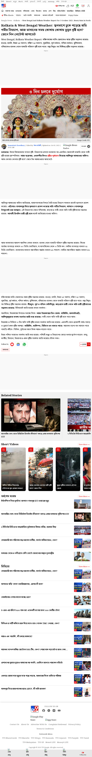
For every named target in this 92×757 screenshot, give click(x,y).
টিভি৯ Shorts (8, 15)
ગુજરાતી (32, 1)
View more (83, 444)
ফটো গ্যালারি (27, 15)
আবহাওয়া (37, 15)
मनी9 (57, 1)
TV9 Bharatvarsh (9, 738)
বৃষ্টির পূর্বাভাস (53, 156)
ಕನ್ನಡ (15, 1)
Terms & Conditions (45, 728)
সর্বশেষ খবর (9, 11)
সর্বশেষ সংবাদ (8, 496)
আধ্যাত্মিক (70, 11)
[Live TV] (82, 5)
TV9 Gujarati (60, 738)
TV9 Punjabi (73, 738)
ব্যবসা (45, 11)
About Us (25, 724)
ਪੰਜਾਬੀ (39, 1)
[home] (2, 11)
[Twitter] (48, 710)
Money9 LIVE (62, 742)
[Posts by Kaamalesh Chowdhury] (4, 146)
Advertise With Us (39, 724)
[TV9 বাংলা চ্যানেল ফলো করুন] (77, 6)
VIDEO (18, 15)
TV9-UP (64, 1)
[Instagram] (54, 710)
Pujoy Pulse (73, 15)
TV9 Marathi (23, 738)
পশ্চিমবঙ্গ (26, 11)
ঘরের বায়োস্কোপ (61, 15)
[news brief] (60, 6)
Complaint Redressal (58, 724)
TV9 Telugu (36, 738)
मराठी (26, 1)
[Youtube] (12, 344)
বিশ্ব (54, 11)
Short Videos (9, 444)
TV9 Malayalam (29, 742)
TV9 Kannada (48, 738)
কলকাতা (18, 11)
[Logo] (3, 6)
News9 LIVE (51, 742)
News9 (8, 1)
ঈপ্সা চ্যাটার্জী (37, 145)
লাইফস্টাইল (61, 11)
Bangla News (6, 20)
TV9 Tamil (84, 738)
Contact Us (14, 724)
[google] (71, 146)
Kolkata (17, 20)
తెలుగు (20, 1)
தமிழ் (44, 1)
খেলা (32, 11)
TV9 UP (41, 742)
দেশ (50, 11)
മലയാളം (51, 1)
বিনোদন (38, 11)
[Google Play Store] (37, 718)
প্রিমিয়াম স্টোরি (80, 11)
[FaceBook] (43, 710)
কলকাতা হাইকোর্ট (48, 15)
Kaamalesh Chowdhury (16, 145)
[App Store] (52, 721)
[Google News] (18, 344)
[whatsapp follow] (24, 344)
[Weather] (68, 5)
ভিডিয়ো (5, 566)
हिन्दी (2, 1)
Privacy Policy (74, 724)
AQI (72, 5)
